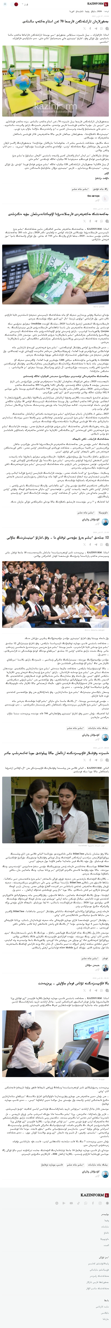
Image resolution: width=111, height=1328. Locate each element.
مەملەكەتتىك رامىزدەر (99, 1276)
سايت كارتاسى (102, 1307)
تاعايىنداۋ (79, 11)
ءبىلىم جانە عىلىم (80, 189)
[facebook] (92, 1203)
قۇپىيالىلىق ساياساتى (99, 1270)
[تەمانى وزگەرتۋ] (14, 4)
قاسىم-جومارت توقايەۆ (52, 1165)
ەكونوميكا (103, 513)
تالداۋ (106, 1233)
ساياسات (105, 1227)
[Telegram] (96, 29)
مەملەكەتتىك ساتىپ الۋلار (97, 1289)
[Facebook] (90, 29)
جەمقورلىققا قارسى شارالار (98, 1282)
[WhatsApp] (101, 29)
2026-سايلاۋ (96, 11)
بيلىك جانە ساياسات (98, 728)
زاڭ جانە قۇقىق (100, 189)
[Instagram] (107, 29)
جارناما (106, 1319)
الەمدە (106, 1245)
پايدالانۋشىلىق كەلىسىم (98, 1264)
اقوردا (72, 11)
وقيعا (87, 11)
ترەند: (106, 12)
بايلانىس (105, 1313)
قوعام (105, 958)
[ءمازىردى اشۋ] (5, 4)
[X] (84, 29)
